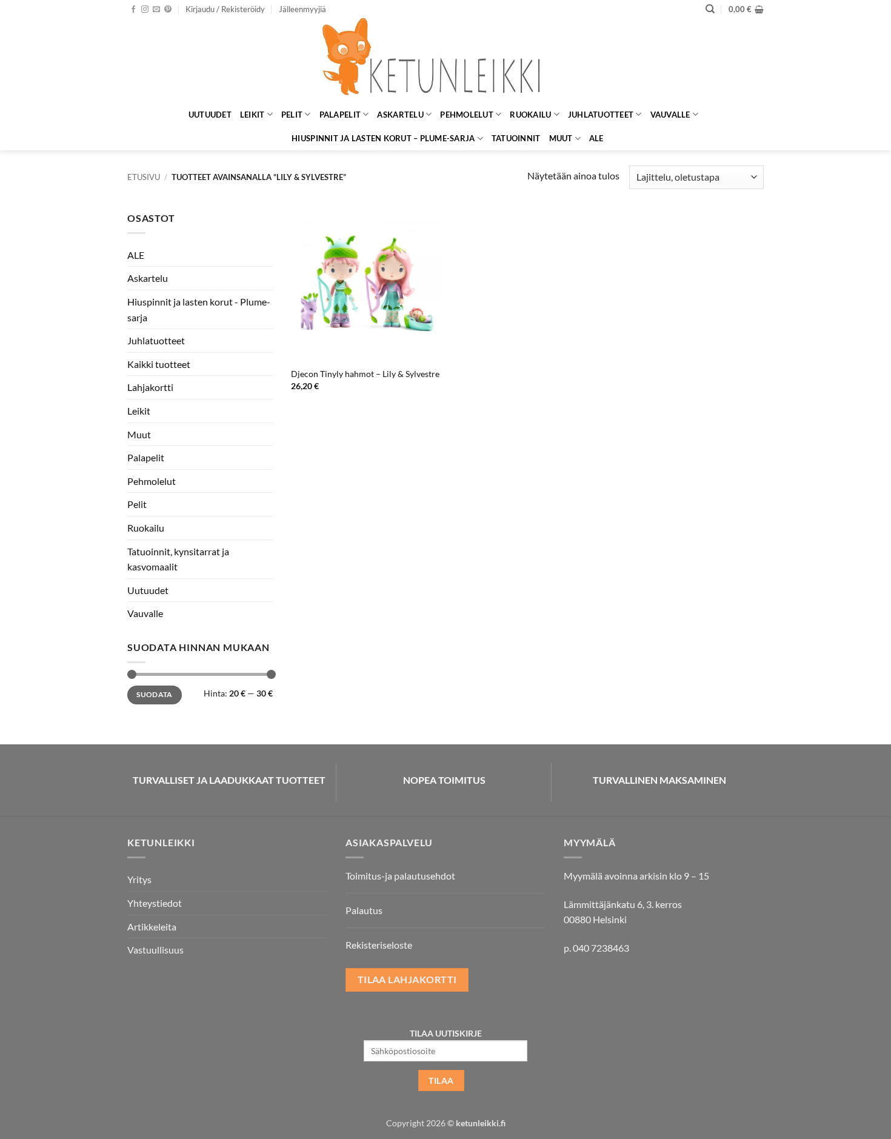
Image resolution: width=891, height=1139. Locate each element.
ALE (596, 138)
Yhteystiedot (154, 903)
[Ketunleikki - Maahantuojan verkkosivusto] (445, 60)
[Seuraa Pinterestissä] (168, 9)
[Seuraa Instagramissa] (144, 9)
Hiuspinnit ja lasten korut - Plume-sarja (198, 309)
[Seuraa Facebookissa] (133, 9)
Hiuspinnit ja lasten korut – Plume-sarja (383, 138)
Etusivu (143, 177)
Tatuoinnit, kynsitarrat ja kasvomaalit (178, 559)
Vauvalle (670, 114)
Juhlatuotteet (600, 114)
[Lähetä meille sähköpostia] (156, 9)
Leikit (252, 114)
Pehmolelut (466, 114)
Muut (561, 138)
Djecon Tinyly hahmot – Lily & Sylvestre (365, 374)
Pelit (291, 114)
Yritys (139, 879)
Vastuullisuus (155, 949)
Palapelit (340, 114)
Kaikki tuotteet (158, 364)
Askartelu (400, 114)
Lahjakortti (150, 387)
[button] (225, 9)
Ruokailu (530, 114)
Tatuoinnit (516, 138)
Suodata (154, 694)
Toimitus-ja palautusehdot (400, 875)
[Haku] (710, 9)
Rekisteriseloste (378, 944)
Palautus (363, 910)
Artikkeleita (151, 926)
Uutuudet (210, 114)
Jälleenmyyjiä (302, 9)
